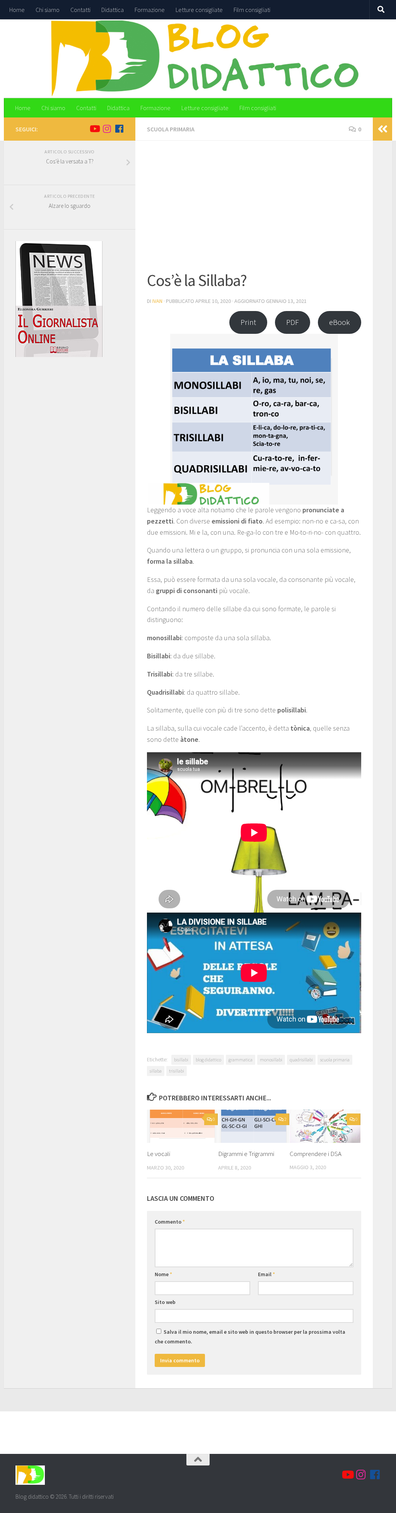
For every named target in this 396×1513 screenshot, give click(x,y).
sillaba (156, 1071)
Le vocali (158, 1153)
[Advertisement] (254, 210)
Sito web (165, 1302)
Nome (163, 1274)
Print (248, 322)
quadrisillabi (301, 1059)
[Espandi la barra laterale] (382, 129)
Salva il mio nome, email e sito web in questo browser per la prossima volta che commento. (250, 1336)
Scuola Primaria (171, 129)
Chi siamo (48, 10)
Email (266, 1274)
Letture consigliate (199, 10)
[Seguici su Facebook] (119, 128)
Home (17, 10)
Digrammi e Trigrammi (246, 1153)
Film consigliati (252, 10)
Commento (170, 1221)
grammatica (241, 1059)
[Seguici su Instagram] (106, 128)
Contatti (80, 10)
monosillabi (271, 1059)
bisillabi (181, 1059)
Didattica (112, 10)
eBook (339, 322)
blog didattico (208, 1059)
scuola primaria (335, 1059)
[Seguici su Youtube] (94, 128)
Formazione (150, 10)
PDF (292, 322)
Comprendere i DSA (315, 1153)
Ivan (157, 301)
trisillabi (176, 1071)
